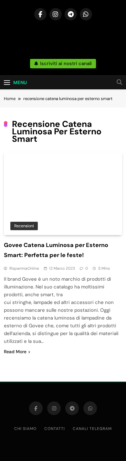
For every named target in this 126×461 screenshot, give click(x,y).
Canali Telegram (92, 428)
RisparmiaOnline (24, 268)
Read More (15, 351)
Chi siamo (25, 428)
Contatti (54, 428)
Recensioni (24, 226)
